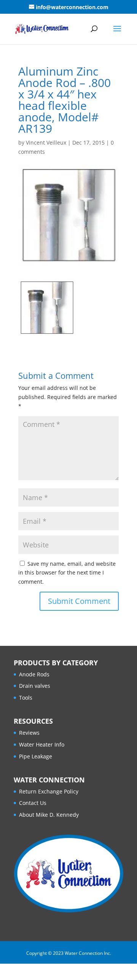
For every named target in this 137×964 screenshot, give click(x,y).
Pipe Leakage (35, 756)
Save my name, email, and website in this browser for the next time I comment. (67, 573)
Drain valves (34, 685)
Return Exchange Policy (48, 791)
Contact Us (32, 802)
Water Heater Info (41, 744)
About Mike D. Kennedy (49, 814)
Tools (25, 697)
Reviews (29, 732)
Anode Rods (34, 674)
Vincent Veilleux (46, 142)
